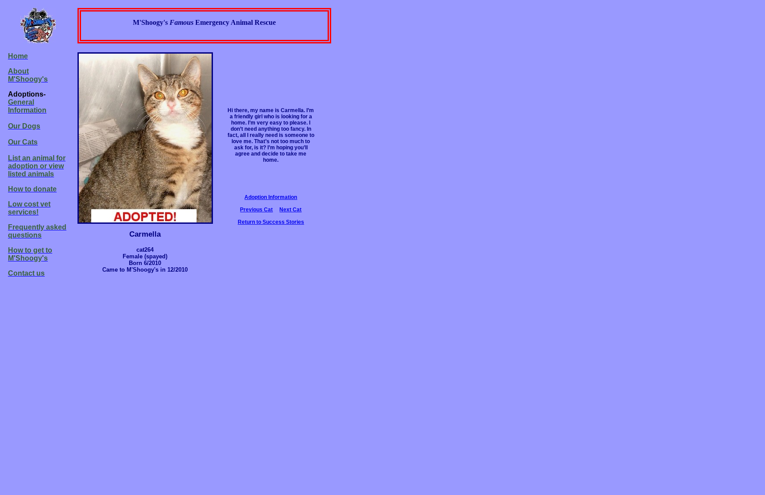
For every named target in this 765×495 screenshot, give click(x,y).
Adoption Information (270, 197)
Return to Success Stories (271, 222)
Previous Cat (256, 210)
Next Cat (290, 210)
